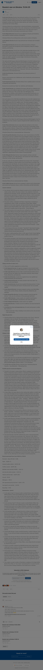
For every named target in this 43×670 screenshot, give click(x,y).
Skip (21, 341)
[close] (31, 327)
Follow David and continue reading (21, 339)
